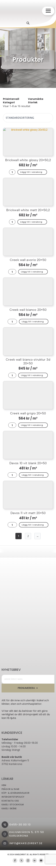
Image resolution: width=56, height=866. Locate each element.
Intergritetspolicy (13, 796)
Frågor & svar (10, 789)
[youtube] (41, 860)
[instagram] (28, 860)
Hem (4, 785)
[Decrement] (10, 172)
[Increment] (14, 172)
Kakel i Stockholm (13, 804)
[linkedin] (34, 860)
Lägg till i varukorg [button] (31, 172)
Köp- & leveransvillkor (15, 792)
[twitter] (21, 860)
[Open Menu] (48, 10)
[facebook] (15, 860)
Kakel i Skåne (9, 808)
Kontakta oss (10, 800)
